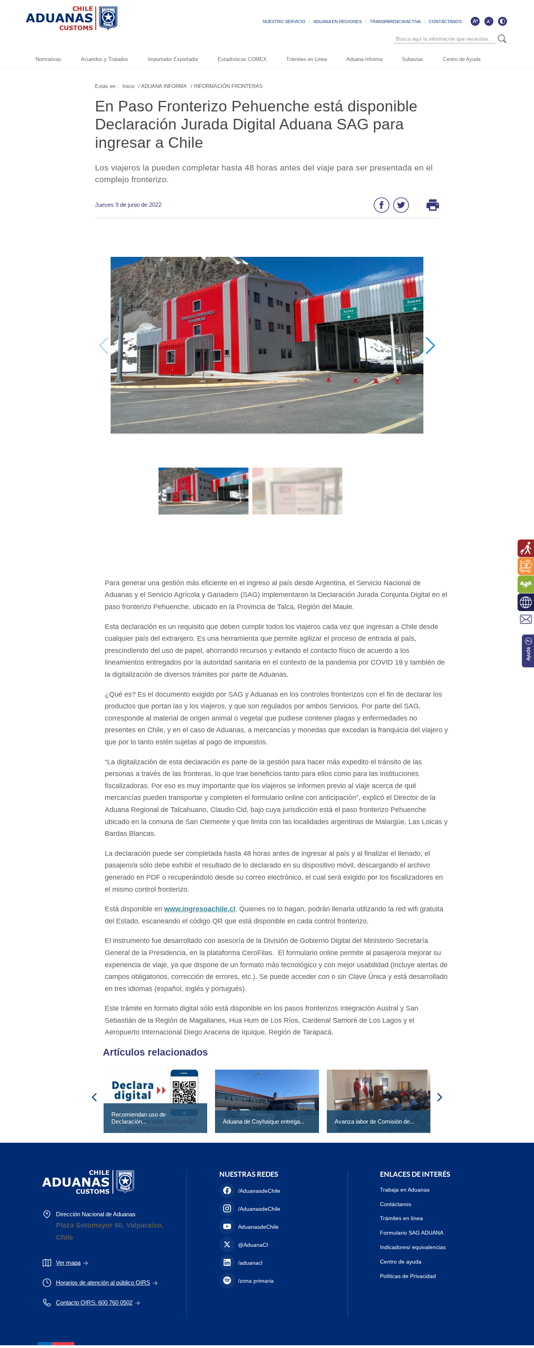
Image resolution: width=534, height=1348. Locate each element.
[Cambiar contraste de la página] (502, 21)
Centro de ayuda (400, 1261)
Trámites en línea (401, 1218)
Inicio (128, 86)
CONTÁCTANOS (445, 21)
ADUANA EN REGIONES (338, 21)
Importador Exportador (173, 59)
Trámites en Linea (306, 59)
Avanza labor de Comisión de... (374, 1121)
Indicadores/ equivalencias (413, 1247)
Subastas (412, 59)
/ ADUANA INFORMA (162, 86)
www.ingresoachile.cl (199, 909)
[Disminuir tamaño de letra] (488, 21)
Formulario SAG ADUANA (411, 1233)
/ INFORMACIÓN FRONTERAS (227, 86)
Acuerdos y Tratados (104, 59)
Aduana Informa (364, 59)
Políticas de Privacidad (408, 1276)
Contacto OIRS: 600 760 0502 (94, 1302)
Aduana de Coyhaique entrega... (264, 1121)
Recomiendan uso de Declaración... (138, 1118)
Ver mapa (68, 1262)
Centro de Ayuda (461, 59)
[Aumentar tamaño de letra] (474, 21)
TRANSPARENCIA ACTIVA (395, 21)
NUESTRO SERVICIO (284, 21)
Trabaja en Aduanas (405, 1190)
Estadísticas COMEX (242, 59)
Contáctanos (395, 1204)
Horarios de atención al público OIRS (103, 1282)
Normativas (48, 59)
